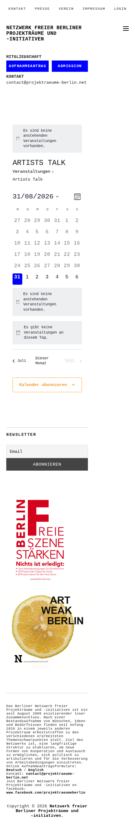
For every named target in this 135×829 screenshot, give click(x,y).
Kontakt (17, 9)
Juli (21, 361)
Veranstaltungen (31, 171)
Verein (66, 9)
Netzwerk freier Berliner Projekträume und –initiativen (44, 33)
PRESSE (42, 9)
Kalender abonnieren (43, 384)
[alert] (47, 138)
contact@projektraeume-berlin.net (46, 82)
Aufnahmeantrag (27, 66)
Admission (70, 66)
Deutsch (14, 770)
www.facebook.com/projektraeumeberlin (45, 793)
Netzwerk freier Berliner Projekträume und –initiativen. (51, 811)
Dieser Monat (42, 361)
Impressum (94, 9)
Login (120, 9)
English (36, 770)
